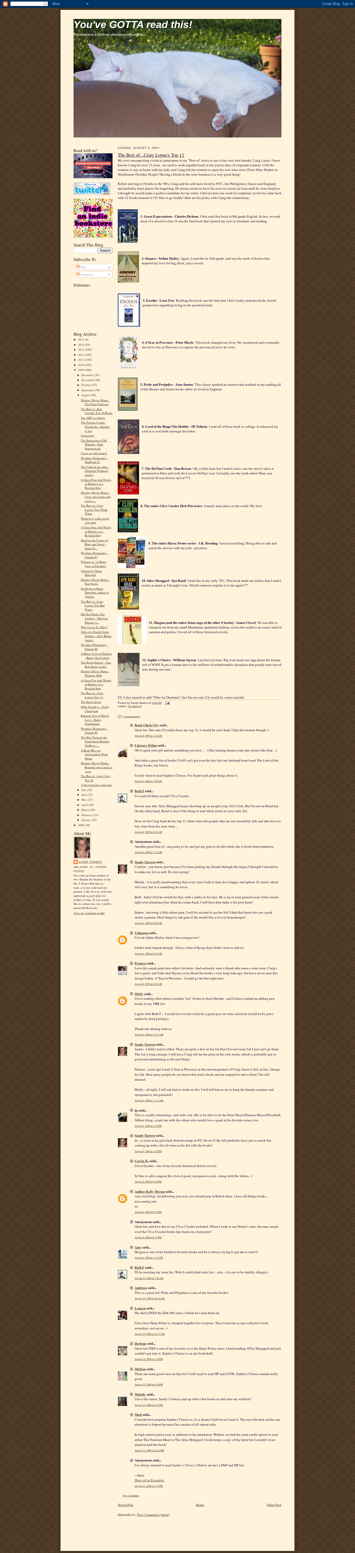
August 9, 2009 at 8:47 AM (148, 953)
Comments (86, 274)
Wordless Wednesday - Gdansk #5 (94, 731)
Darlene (140, 1343)
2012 (81, 355)
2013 (81, 349)
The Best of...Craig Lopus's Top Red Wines (93, 605)
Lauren (140, 1308)
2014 (81, 345)
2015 (81, 339)
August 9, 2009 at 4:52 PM (148, 1126)
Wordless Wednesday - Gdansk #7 (94, 555)
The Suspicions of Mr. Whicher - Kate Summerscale (94, 444)
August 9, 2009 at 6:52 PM (148, 1212)
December (87, 375)
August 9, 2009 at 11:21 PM (149, 1257)
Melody (140, 1394)
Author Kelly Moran (150, 1191)
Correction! (88, 435)
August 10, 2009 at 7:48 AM (149, 1278)
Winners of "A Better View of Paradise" (93, 564)
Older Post (274, 1504)
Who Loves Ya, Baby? (94, 627)
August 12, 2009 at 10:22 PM (149, 1450)
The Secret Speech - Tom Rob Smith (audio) (96, 664)
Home (200, 1504)
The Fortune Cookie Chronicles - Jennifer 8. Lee (95, 426)
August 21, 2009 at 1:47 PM (149, 1486)
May (84, 800)
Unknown (141, 932)
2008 (81, 825)
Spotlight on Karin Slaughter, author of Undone (95, 592)
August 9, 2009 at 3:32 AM (148, 735)
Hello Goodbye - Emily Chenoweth (95, 709)
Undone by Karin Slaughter (91, 573)
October (86, 385)
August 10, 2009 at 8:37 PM (149, 1405)
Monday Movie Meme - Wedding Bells (95, 673)
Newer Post (125, 1504)
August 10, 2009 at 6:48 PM (149, 1384)
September (88, 390)
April (84, 805)
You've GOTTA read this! (133, 24)
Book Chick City (147, 724)
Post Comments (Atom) (153, 1514)
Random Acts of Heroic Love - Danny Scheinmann (95, 720)
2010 (81, 365)
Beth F (139, 790)
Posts (83, 267)
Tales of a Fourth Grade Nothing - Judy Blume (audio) (96, 636)
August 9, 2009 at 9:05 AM (148, 984)
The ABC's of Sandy (93, 418)
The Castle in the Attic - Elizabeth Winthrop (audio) (95, 471)
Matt (138, 1414)
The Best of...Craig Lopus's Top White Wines (94, 509)
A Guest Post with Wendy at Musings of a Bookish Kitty (96, 484)
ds (136, 1110)
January (86, 820)
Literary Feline (146, 745)
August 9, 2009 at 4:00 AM (148, 781)
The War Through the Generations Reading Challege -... (95, 741)
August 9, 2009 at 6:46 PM (148, 1181)
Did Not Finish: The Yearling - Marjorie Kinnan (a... (94, 618)
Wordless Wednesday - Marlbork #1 (94, 460)
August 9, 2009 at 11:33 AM (149, 1100)
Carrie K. (142, 1160)
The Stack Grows (91, 702)
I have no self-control (94, 453)
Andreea (141, 1287)
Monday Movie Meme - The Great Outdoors (95, 402)
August (86, 395)
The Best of (134, 706)
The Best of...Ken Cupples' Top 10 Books (97, 411)
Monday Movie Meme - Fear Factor (95, 582)
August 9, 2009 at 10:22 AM (149, 1034)
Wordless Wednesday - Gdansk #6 (94, 647)
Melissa (140, 1368)
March (85, 810)
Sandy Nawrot (90, 862)
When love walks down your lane (95, 520)
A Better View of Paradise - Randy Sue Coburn (96, 656)
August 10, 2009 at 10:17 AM (150, 1334)
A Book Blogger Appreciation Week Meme (94, 754)
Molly (139, 993)
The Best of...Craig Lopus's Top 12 (92, 695)
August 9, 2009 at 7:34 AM (148, 852)
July (84, 790)
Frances (140, 963)
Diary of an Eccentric (149, 1480)
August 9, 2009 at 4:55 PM (148, 1151)
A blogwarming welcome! (96, 785)
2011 (81, 360)
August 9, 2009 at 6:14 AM (148, 832)
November (88, 380)
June (84, 795)
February (87, 815)
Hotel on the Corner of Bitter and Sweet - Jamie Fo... (94, 544)
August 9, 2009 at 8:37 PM (148, 1237)
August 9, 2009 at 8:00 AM (148, 923)
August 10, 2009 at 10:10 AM (150, 1298)
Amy (138, 1247)
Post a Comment (131, 1495)
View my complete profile (89, 913)
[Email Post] (167, 702)
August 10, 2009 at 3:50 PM (149, 1359)
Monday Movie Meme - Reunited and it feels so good (97, 767)
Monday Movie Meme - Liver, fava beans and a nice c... (96, 496)
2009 (81, 370)
